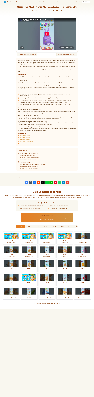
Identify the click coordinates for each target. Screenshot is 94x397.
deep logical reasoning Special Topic (29, 143)
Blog (65, 2)
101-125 (54, 226)
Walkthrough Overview (25, 139)
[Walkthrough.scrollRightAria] (76, 226)
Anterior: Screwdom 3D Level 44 (28, 54)
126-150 (62, 226)
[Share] (26, 182)
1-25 (20, 226)
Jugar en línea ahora (57, 2)
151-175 (70, 226)
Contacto (78, 2)
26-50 (28, 226)
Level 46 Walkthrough (25, 137)
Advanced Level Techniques (26, 141)
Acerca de (71, 2)
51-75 (37, 226)
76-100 (45, 226)
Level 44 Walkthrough (25, 135)
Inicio (40, 2)
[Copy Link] (30, 182)
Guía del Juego (47, 2)
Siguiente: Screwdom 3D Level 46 (66, 54)
